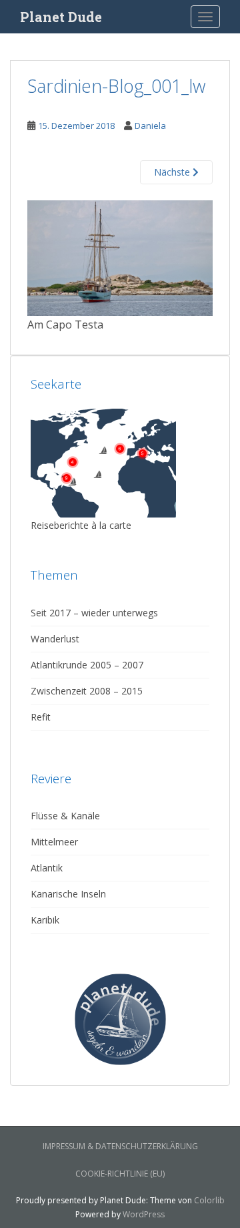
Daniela (150, 126)
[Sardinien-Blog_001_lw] (120, 257)
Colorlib (209, 1200)
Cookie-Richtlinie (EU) (120, 1173)
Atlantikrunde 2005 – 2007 (87, 664)
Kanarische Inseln (68, 893)
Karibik (45, 919)
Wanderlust (55, 638)
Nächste (173, 172)
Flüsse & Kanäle (65, 815)
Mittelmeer (54, 841)
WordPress (144, 1214)
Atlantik (47, 867)
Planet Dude (61, 16)
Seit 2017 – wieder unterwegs (94, 612)
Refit (41, 716)
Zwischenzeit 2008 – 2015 (87, 690)
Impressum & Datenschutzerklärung (120, 1146)
